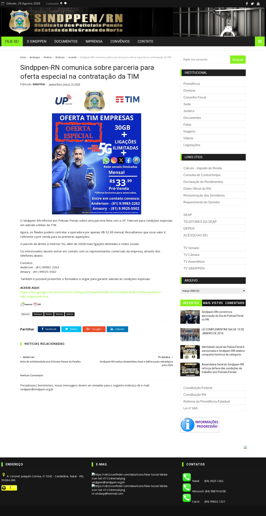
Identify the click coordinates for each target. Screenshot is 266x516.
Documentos (66, 41)
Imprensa (93, 41)
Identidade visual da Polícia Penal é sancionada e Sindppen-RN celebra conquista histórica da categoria (223, 350)
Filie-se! (12, 41)
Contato (145, 41)
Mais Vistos (213, 303)
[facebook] (247, 3)
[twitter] (252, 3)
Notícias (59, 57)
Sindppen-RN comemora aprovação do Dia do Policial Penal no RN (222, 315)
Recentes (191, 303)
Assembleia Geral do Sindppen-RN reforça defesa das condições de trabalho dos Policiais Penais (223, 368)
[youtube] (258, 3)
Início (23, 57)
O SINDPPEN (37, 41)
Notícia (48, 57)
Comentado (234, 303)
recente (72, 57)
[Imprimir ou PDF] (30, 306)
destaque (34, 57)
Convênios (120, 41)
